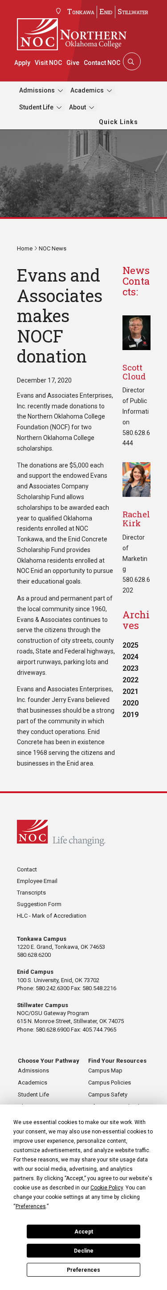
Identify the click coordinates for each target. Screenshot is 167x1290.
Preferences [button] (31, 1206)
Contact (27, 869)
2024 (130, 657)
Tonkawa (80, 11)
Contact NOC (102, 62)
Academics (87, 90)
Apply (22, 62)
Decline (84, 1251)
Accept (83, 1232)
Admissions (37, 90)
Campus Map (105, 1070)
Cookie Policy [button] (106, 1188)
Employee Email (37, 881)
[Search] (130, 61)
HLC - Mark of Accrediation (51, 915)
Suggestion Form (39, 904)
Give (72, 62)
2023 (130, 668)
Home (25, 248)
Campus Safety (107, 1094)
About (77, 107)
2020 (130, 703)
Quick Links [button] (118, 121)
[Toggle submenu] (60, 90)
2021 (130, 691)
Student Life (36, 107)
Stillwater (133, 11)
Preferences (83, 1270)
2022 (130, 680)
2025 (130, 645)
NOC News (52, 248)
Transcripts (31, 892)
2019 (130, 714)
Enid (106, 11)
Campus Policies (109, 1082)
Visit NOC (48, 62)
